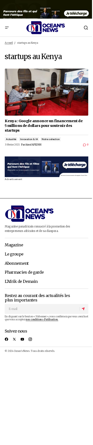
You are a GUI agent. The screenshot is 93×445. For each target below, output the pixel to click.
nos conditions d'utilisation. (42, 319)
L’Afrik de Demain (21, 281)
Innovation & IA (29, 139)
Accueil (9, 42)
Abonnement (17, 263)
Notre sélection (51, 139)
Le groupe (14, 254)
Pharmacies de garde (24, 272)
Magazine (14, 245)
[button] (6, 28)
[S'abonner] (84, 309)
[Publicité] (46, 9)
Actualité (11, 139)
